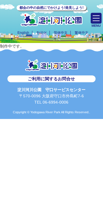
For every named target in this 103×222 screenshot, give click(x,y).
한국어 (41, 33)
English (23, 33)
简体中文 (61, 33)
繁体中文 (81, 33)
